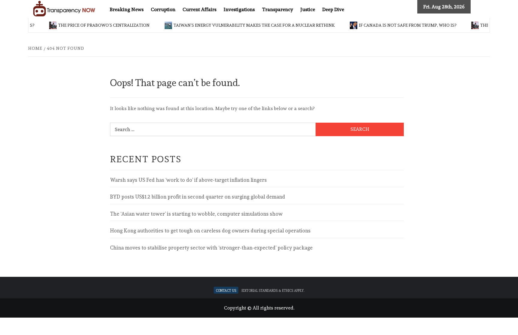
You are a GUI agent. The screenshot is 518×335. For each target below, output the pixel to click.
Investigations (239, 9)
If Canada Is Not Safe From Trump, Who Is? (403, 25)
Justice (307, 9)
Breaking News (127, 9)
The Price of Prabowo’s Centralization (99, 25)
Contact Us (226, 290)
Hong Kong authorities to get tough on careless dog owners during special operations (210, 231)
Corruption (163, 9)
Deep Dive (333, 9)
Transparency (277, 9)
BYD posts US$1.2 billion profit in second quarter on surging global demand (197, 197)
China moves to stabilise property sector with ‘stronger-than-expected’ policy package (211, 248)
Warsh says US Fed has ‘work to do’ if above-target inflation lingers (188, 180)
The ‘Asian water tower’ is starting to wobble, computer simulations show (196, 214)
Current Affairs (199, 9)
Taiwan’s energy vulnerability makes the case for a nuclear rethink (250, 25)
